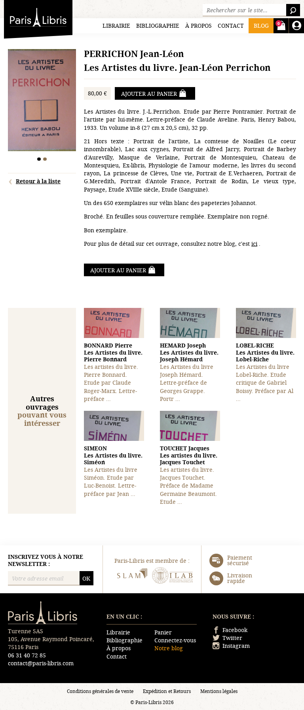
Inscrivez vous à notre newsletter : (45, 560)
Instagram (236, 645)
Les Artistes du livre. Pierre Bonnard (113, 352)
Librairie (116, 25)
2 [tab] (45, 159)
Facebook (234, 630)
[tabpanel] (42, 101)
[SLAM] (131, 576)
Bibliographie (157, 25)
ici (254, 243)
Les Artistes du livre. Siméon (113, 455)
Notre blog (168, 648)
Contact (231, 25)
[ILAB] (172, 576)
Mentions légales (219, 691)
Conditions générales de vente (100, 691)
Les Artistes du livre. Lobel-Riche (265, 352)
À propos (198, 25)
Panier (163, 632)
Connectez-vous (175, 640)
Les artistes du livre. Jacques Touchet (188, 455)
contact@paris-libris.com (41, 663)
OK (86, 578)
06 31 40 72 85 (27, 655)
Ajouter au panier (149, 93)
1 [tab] (39, 159)
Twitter (232, 638)
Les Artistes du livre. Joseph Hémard (189, 352)
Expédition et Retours (167, 691)
